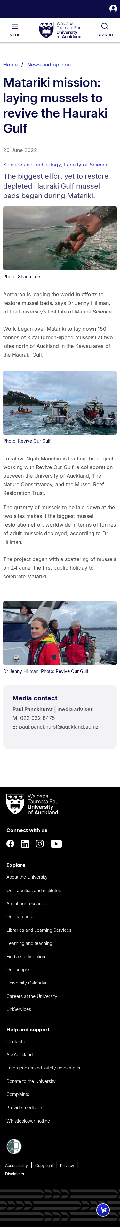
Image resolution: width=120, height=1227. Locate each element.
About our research (26, 903)
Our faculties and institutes (33, 890)
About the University (27, 877)
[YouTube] (56, 844)
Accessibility (16, 1165)
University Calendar (26, 982)
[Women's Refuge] (14, 1152)
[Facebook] (10, 844)
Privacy (67, 1165)
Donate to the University (31, 1081)
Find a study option (25, 956)
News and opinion (49, 64)
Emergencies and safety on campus (43, 1067)
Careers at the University (31, 996)
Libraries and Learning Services (38, 930)
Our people (17, 969)
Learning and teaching (29, 943)
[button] (113, 9)
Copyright (44, 1165)
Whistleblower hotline (28, 1120)
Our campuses (21, 916)
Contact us (17, 1041)
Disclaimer (15, 1173)
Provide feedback (24, 1107)
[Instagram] (40, 844)
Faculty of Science (86, 164)
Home (10, 64)
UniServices (18, 1009)
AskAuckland (19, 1054)
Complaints (17, 1094)
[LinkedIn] (25, 844)
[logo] (60, 30)
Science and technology (32, 164)
